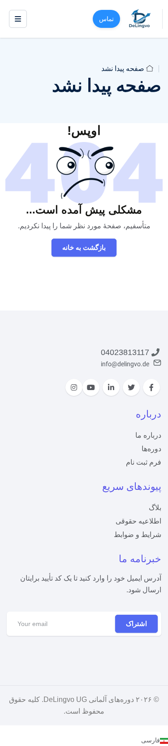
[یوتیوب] (90, 387)
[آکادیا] (140, 18)
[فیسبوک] (151, 387)
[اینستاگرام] (73, 387)
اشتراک (136, 623)
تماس (106, 18)
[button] (84, 740)
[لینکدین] (111, 387)
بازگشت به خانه (84, 247)
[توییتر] (131, 387)
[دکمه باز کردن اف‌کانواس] (18, 19)
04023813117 (125, 352)
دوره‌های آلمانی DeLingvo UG (88, 699)
